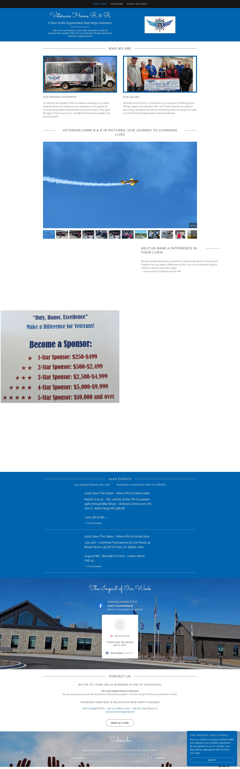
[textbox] (109, 757)
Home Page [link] (99, 4)
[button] (92, 523)
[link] (80, 16)
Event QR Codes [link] (137, 4)
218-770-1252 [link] (139, 708)
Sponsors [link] (116, 4)
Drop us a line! (120, 723)
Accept (212, 760)
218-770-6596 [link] (89, 708)
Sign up (160, 758)
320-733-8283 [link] (114, 708)
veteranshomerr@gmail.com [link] (120, 711)
